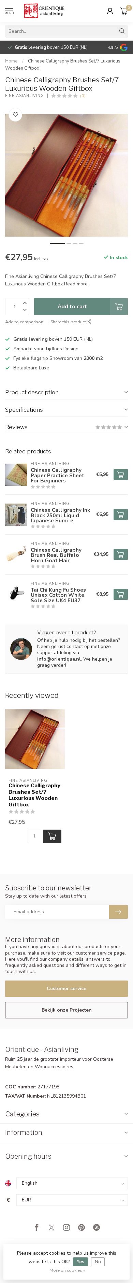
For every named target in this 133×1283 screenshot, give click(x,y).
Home (11, 61)
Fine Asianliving (24, 96)
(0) (83, 96)
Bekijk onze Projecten (67, 1010)
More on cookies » (67, 1270)
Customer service (66, 988)
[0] (124, 11)
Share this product (68, 322)
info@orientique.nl (59, 659)
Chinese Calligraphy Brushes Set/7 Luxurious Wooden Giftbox (34, 795)
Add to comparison (24, 322)
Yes (80, 1261)
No (98, 1261)
